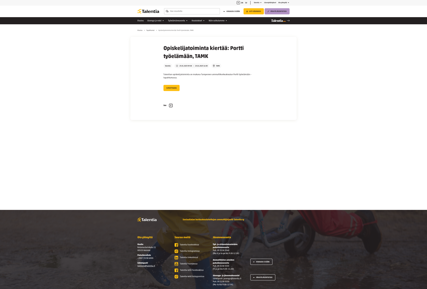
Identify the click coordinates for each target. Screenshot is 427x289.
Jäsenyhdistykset (270, 3)
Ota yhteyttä (282, 3)
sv (246, 3)
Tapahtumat (150, 30)
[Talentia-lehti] (280, 20)
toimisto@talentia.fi (146, 266)
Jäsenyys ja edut (154, 21)
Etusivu (140, 21)
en (242, 3)
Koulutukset (197, 21)
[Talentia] (148, 11)
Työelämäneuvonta (176, 21)
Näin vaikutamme (217, 21)
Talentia (256, 3)
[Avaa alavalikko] (261, 3)
